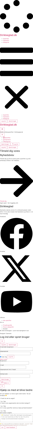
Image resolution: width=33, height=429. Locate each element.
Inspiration (6, 40)
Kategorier (6, 42)
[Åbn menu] (2, 129)
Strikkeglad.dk (8, 35)
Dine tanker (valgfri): (6, 412)
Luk (2, 427)
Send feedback (10, 427)
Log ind (3, 121)
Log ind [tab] (3, 344)
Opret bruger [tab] (12, 344)
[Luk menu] (2, 135)
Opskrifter (6, 38)
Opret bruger (12, 121)
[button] (16, 78)
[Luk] (2, 341)
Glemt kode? (3, 359)
